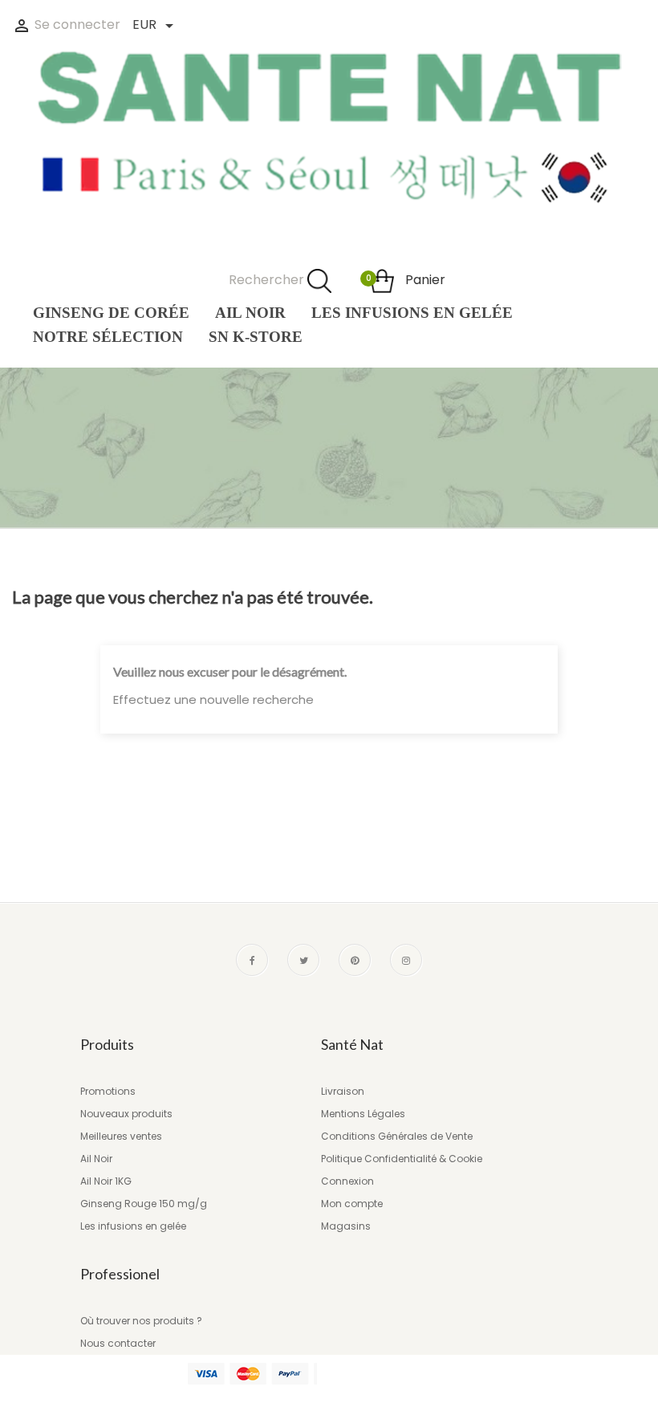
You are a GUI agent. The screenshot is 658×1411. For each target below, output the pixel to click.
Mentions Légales (363, 1113)
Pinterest (355, 960)
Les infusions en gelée (133, 1226)
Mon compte (352, 1203)
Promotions (108, 1091)
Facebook (252, 960)
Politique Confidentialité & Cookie (401, 1158)
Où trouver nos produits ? (141, 1321)
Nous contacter (118, 1343)
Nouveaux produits (126, 1113)
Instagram (406, 960)
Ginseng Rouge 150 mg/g (143, 1203)
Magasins (346, 1226)
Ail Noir (96, 1158)
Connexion (347, 1181)
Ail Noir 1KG (106, 1181)
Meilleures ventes (121, 1136)
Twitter (303, 960)
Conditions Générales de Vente (397, 1136)
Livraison (342, 1091)
